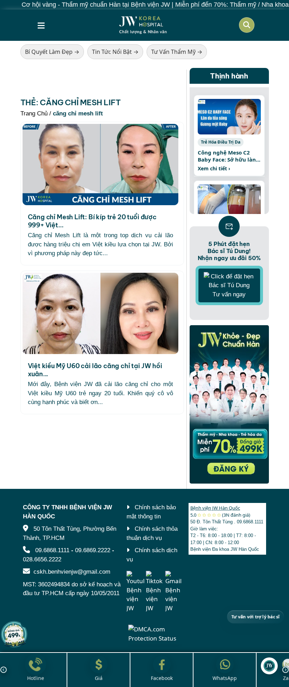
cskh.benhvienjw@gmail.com (71, 571)
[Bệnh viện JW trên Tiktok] (155, 591)
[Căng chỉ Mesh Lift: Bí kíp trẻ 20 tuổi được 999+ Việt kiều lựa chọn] (100, 164)
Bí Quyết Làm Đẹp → (52, 52)
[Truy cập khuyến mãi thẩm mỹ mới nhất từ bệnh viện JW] (229, 404)
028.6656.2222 (42, 559)
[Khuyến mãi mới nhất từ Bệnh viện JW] (14, 634)
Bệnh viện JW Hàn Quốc (215, 508)
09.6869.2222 (92, 550)
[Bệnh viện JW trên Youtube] (135, 591)
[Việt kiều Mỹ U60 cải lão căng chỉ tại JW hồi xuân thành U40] (100, 313)
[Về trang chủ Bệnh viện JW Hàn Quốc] (143, 25)
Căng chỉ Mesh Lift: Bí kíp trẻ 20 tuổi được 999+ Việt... (92, 221)
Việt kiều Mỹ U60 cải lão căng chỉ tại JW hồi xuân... (95, 370)
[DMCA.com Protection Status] (155, 633)
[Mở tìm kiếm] (246, 25)
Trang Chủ (34, 113)
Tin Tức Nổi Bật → (115, 52)
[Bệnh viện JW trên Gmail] (174, 591)
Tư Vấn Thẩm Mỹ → (176, 52)
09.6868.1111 (52, 550)
